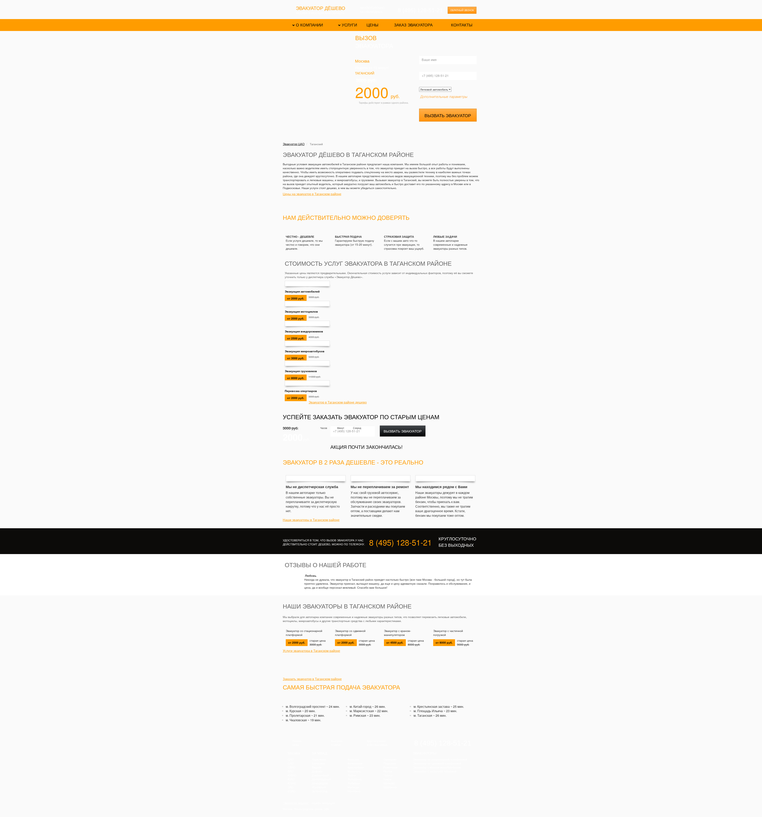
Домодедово (320, 783)
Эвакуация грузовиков (301, 371)
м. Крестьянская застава (432, 706)
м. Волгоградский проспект (305, 706)
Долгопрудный (321, 779)
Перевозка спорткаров (301, 391)
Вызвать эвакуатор (447, 115)
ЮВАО (292, 775)
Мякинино (354, 771)
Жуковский (319, 787)
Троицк (388, 775)
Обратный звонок (462, 10)
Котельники (355, 763)
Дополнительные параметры (443, 97)
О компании (309, 25)
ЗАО (290, 787)
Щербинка (390, 787)
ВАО (290, 771)
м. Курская (293, 711)
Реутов (387, 771)
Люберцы (354, 783)
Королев (353, 759)
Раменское (390, 767)
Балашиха (318, 763)
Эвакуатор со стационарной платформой (304, 632)
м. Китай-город (360, 706)
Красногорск (356, 767)
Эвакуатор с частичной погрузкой (448, 632)
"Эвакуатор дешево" (296, 803)
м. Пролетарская (298, 715)
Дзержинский (320, 775)
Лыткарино (355, 779)
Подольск (389, 763)
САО (291, 763)
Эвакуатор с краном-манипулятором (397, 632)
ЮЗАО (292, 783)
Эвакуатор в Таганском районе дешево (338, 402)
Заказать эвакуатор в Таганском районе (312, 679)
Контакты (461, 25)
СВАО (291, 767)
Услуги (349, 25)
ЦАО (291, 759)
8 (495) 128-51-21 (420, 10)
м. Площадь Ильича (428, 711)
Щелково (389, 783)
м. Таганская (423, 715)
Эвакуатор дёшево (320, 8)
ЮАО (291, 779)
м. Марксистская (362, 711)
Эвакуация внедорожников (304, 331)
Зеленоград (319, 791)
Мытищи (353, 787)
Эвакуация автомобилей (302, 291)
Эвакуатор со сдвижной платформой (350, 632)
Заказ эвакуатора (413, 25)
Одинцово (389, 759)
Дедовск (317, 771)
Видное (317, 767)
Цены (372, 25)
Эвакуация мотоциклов (301, 311)
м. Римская (358, 715)
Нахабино (354, 791)
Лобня (352, 775)
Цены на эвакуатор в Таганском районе (312, 194)
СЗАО (291, 791)
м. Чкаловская (296, 720)
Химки (387, 779)
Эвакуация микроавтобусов (304, 351)
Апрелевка (319, 759)
